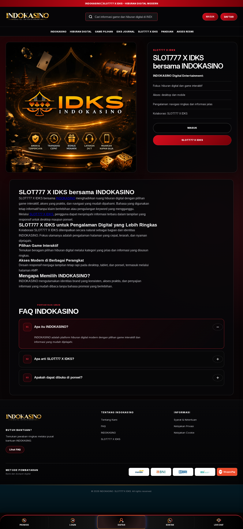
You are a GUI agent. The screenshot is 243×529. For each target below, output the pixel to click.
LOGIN (72, 524)
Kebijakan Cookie (184, 432)
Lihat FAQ (15, 449)
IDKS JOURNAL (125, 31)
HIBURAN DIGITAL (81, 31)
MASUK (192, 127)
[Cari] (90, 17)
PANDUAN (167, 31)
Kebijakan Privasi (184, 426)
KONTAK (170, 524)
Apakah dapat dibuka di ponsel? (58, 377)
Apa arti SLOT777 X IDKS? (54, 359)
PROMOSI (24, 524)
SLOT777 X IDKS (148, 31)
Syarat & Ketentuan (185, 419)
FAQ (103, 426)
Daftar (229, 16)
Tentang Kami (109, 419)
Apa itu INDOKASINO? (51, 327)
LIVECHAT (219, 524)
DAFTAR (121, 524)
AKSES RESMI (185, 31)
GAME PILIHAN (104, 31)
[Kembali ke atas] (234, 509)
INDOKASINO (58, 31)
